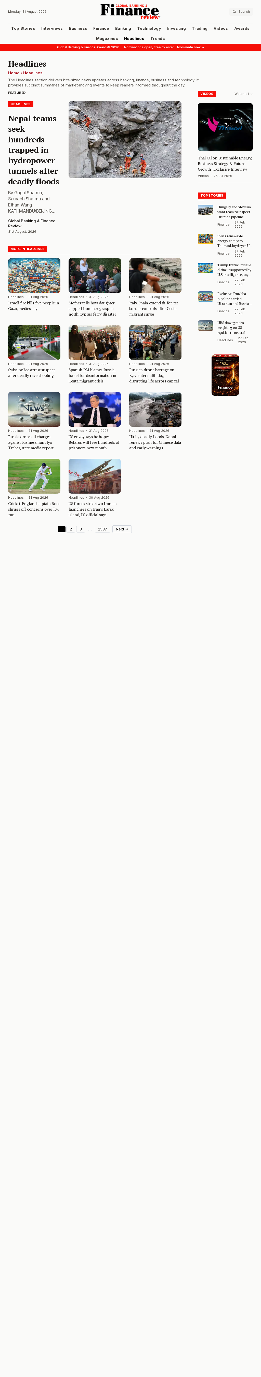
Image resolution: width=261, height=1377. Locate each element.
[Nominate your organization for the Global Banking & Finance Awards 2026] (225, 375)
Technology (149, 28)
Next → (122, 529)
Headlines (134, 39)
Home (14, 73)
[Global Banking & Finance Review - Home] (130, 11)
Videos (221, 28)
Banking (123, 28)
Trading (199, 28)
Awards (242, 28)
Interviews (52, 28)
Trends (157, 39)
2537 (102, 529)
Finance (101, 28)
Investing (176, 28)
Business (78, 28)
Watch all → (243, 94)
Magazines (107, 39)
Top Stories (23, 28)
